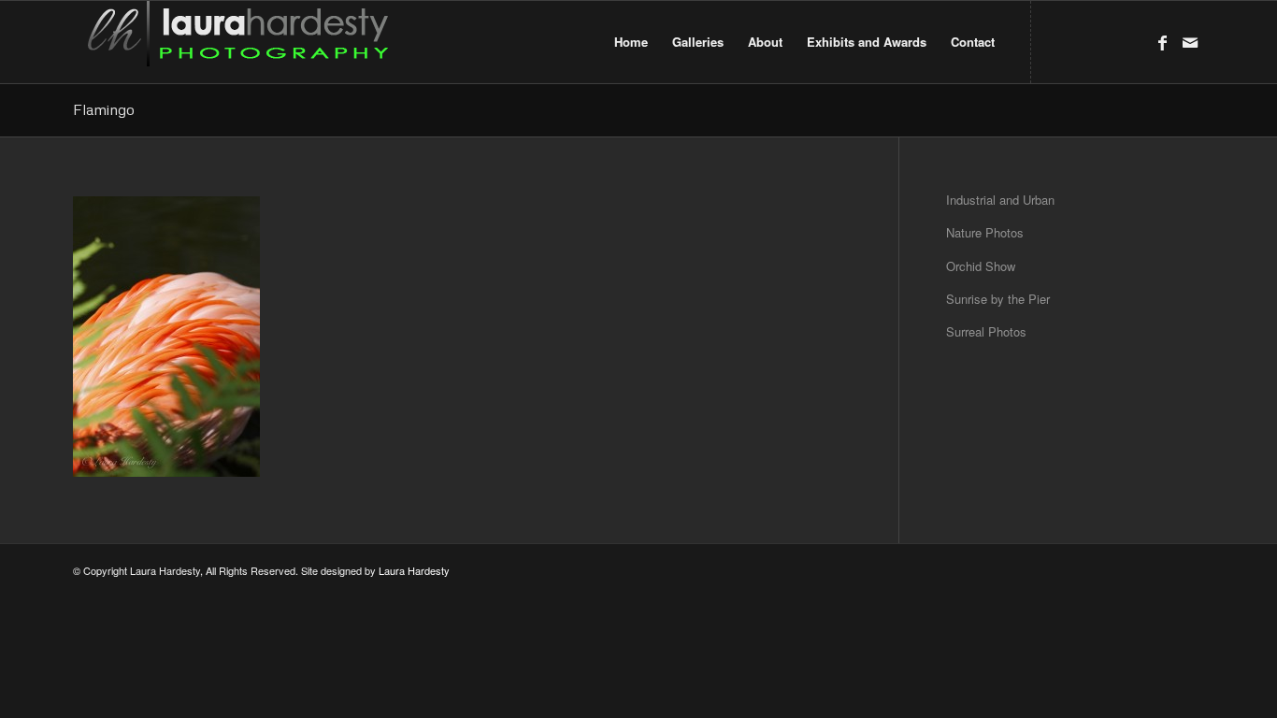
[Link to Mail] (1190, 41)
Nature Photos (985, 232)
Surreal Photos (986, 331)
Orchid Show (980, 266)
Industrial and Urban (1000, 199)
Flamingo (104, 109)
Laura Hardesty (414, 570)
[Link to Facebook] (1162, 41)
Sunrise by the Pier (998, 299)
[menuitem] (631, 42)
